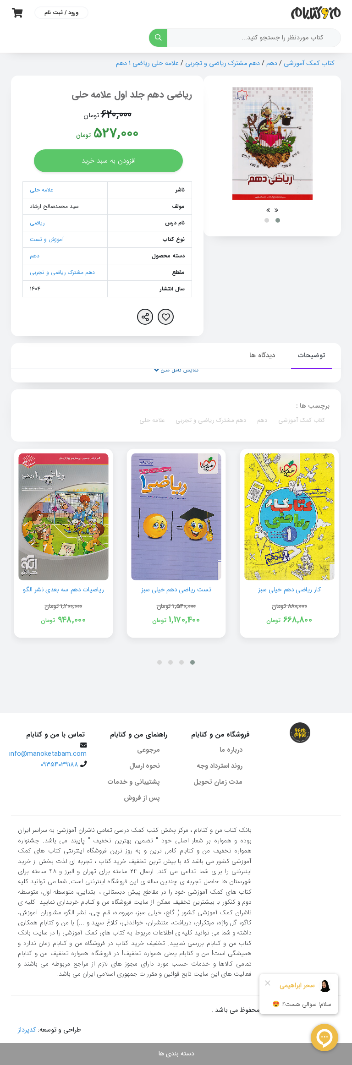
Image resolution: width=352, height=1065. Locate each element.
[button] (277, 220)
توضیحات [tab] (311, 355)
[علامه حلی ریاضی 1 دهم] (272, 143)
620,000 (116, 114)
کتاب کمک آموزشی (309, 63)
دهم (271, 63)
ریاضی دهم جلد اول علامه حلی (132, 94)
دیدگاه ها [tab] (262, 355)
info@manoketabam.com (48, 754)
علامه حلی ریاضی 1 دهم (147, 63)
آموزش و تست (47, 239)
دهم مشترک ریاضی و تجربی (222, 63)
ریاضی (37, 222)
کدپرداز (27, 1030)
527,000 (116, 133)
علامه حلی (41, 190)
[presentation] (276, 210)
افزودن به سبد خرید (109, 160)
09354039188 (59, 764)
